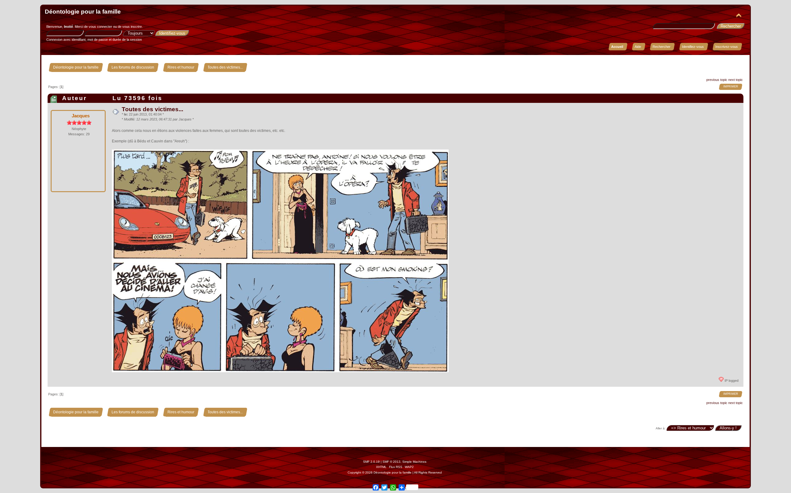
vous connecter (100, 26)
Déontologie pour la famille (83, 11)
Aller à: (661, 428)
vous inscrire (132, 26)
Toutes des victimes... (152, 109)
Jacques (81, 115)
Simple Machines (414, 461)
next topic (735, 80)
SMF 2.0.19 (371, 461)
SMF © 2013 (391, 461)
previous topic (716, 80)
